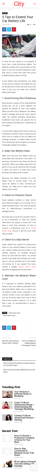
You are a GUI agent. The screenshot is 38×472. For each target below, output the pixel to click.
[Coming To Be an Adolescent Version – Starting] (7, 417)
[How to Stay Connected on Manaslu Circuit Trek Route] (7, 451)
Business (10, 10)
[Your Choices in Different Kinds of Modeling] (7, 394)
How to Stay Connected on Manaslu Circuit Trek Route (19, 371)
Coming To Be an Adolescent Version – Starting (24, 417)
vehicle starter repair (27, 267)
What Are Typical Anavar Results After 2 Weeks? (10, 342)
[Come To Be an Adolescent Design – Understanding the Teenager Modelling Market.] (7, 405)
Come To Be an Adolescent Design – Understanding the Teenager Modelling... (24, 405)
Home (4, 10)
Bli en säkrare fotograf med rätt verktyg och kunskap (25, 463)
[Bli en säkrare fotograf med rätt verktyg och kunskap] (7, 464)
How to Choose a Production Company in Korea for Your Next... (24, 438)
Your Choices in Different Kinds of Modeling (22, 393)
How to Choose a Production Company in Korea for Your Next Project (19, 364)
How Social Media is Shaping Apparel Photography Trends (29, 343)
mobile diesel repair (14, 313)
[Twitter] (9, 29)
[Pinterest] (14, 29)
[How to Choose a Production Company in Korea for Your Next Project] (7, 438)
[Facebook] (4, 29)
